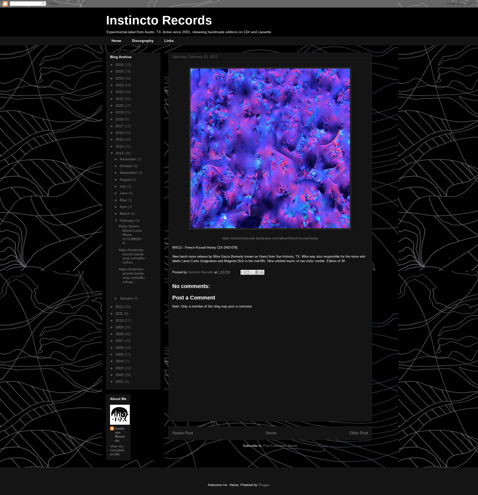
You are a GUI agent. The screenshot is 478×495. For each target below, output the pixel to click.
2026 (120, 65)
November (128, 159)
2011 (120, 313)
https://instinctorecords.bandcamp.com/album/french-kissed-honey (270, 238)
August (126, 180)
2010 (120, 320)
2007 (120, 341)
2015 (120, 139)
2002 (120, 375)
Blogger (263, 485)
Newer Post (182, 433)
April (124, 207)
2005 (120, 354)
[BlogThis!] (247, 272)
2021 (120, 99)
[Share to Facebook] (257, 272)
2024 (120, 78)
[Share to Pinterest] (261, 272)
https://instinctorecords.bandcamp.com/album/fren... (132, 256)
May (123, 200)
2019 (120, 112)
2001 (120, 382)
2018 (120, 119)
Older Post (358, 433)
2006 (120, 348)
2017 (120, 126)
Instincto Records (159, 20)
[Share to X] (252, 272)
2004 (120, 361)
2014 (120, 146)
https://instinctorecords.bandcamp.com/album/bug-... (132, 275)
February (127, 220)
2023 (120, 85)
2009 (120, 327)
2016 (120, 133)
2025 (120, 71)
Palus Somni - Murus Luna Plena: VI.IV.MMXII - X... (131, 234)
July (123, 186)
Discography (143, 41)
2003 (120, 368)
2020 (120, 105)
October (126, 166)
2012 (120, 307)
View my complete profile (117, 450)
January (126, 298)
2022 (120, 92)
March (125, 213)
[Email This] (242, 272)
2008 (120, 334)
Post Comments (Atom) (280, 446)
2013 (120, 153)
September (129, 173)
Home (116, 41)
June (124, 193)
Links (169, 41)
